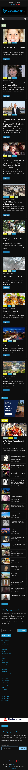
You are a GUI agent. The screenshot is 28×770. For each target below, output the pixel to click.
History (10, 340)
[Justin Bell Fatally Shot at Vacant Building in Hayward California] (5, 508)
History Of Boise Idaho (11, 346)
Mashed (3, 667)
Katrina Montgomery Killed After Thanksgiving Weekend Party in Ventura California (18, 482)
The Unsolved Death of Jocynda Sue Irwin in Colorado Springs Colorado (18, 498)
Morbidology (4, 671)
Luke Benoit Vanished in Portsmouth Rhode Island (17, 552)
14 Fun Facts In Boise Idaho (13, 276)
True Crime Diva (5, 696)
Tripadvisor (3, 694)
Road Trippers (4, 678)
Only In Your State (5, 676)
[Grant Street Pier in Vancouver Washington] (5, 515)
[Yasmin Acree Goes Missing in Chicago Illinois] (5, 539)
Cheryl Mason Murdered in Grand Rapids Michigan (17, 589)
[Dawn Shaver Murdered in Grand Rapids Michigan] (5, 568)
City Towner (12, 45)
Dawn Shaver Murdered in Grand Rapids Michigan (17, 567)
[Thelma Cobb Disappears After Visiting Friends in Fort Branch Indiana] (5, 524)
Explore (3, 656)
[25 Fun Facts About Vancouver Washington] (5, 546)
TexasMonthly (4, 685)
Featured (5, 42)
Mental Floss (4, 669)
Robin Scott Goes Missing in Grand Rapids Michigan (17, 581)
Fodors (3, 658)
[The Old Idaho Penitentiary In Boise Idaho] (14, 190)
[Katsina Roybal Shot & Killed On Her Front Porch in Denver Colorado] (5, 474)
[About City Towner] (10, 607)
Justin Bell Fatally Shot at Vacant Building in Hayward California (17, 506)
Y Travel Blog (4, 703)
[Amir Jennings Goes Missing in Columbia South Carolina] (5, 597)
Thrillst (2, 687)
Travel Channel (4, 691)
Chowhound (4, 649)
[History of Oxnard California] (5, 491)
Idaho (10, 42)
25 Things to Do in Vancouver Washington (18, 530)
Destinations (5, 196)
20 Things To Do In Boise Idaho (12, 240)
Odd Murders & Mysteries (7, 673)
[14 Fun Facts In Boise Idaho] (14, 263)
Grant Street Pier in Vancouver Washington (18, 514)
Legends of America (5, 664)
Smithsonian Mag (5, 682)
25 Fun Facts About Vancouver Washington (18, 545)
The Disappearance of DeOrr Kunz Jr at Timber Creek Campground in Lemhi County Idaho (14, 164)
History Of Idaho (9, 379)
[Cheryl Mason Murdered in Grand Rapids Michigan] (5, 590)
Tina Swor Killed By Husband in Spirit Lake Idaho (14, 84)
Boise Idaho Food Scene (12, 311)
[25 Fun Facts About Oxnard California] (14, 429)
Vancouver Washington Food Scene (17, 559)
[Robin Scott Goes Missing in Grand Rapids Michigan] (5, 582)
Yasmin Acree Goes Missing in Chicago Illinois (18, 538)
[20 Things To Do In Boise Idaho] (14, 226)
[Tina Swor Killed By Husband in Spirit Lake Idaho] (14, 71)
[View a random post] (25, 18)
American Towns (5, 644)
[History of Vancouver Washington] (5, 575)
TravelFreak (4, 689)
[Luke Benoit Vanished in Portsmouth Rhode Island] (5, 553)
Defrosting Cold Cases (6, 653)
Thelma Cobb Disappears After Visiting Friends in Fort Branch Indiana (17, 522)
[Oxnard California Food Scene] (5, 467)
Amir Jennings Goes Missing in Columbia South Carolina (18, 596)
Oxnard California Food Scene (18, 465)
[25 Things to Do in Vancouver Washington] (5, 531)
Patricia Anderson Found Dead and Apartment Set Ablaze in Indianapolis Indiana (18, 458)
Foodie (3, 660)
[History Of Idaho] (14, 367)
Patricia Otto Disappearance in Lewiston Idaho (14, 49)
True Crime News (5, 698)
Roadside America (5, 680)
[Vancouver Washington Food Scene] (5, 561)
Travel (14, 233)
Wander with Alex (5, 700)
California (5, 438)
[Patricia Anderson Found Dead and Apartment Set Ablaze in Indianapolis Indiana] (5, 459)
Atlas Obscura (4, 647)
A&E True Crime (5, 640)
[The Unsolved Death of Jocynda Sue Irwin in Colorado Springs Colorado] (5, 499)
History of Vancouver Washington (16, 574)
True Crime (15, 42)
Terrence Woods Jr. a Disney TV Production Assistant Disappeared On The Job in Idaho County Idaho (14, 123)
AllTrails (3, 642)
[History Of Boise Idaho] (14, 333)
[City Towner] (3, 18)
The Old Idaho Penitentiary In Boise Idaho (13, 203)
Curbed (3, 651)
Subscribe (22, 630)
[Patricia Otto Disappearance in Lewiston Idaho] (14, 35)
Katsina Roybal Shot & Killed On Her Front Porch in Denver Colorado (18, 473)
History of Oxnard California (17, 490)
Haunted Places (4, 662)
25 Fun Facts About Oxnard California (13, 442)
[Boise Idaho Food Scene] (14, 299)
